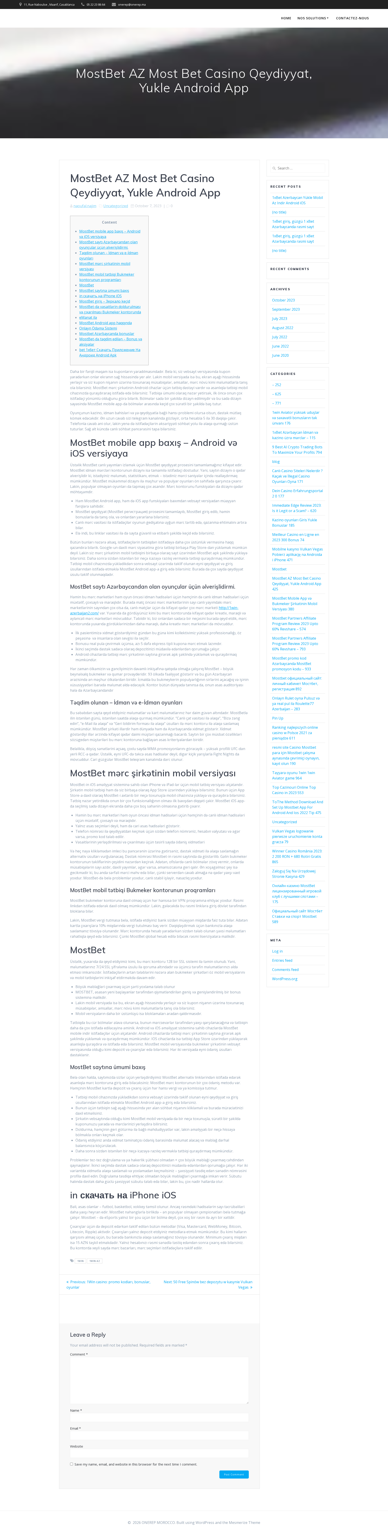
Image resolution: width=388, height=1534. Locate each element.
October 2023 (283, 300)
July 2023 (279, 318)
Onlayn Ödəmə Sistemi (98, 328)
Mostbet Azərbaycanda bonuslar (106, 333)
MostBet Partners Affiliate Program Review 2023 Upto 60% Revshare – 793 (295, 643)
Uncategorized (115, 205)
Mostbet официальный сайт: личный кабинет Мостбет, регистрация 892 (297, 683)
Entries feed (282, 960)
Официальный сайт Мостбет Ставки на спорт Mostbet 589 (297, 916)
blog (276, 461)
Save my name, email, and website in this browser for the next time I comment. (136, 1464)
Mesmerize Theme (244, 1522)
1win (80, 1261)
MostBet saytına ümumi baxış (104, 290)
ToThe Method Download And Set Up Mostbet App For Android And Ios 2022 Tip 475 (297, 807)
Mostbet (279, 569)
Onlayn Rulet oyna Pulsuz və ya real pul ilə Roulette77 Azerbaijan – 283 (296, 703)
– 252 (276, 384)
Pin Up (277, 718)
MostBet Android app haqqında (105, 322)
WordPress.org (285, 978)
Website (76, 1446)
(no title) (279, 212)
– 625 (276, 394)
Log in (277, 951)
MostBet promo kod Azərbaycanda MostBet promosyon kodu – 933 (291, 663)
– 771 (276, 403)
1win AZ (94, 1261)
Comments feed (285, 969)
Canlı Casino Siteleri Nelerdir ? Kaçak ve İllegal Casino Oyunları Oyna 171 (297, 476)
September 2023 (286, 309)
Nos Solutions (312, 18)
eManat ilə (88, 317)
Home (286, 18)
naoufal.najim (84, 205)
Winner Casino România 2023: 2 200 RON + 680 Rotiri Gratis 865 (297, 856)
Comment (79, 1354)
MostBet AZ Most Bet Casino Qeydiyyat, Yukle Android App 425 (296, 584)
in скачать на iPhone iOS (100, 295)
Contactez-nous (352, 18)
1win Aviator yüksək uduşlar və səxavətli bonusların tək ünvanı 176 (296, 418)
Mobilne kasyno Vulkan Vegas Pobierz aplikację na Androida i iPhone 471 (297, 554)
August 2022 (282, 327)
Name (76, 1410)
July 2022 (279, 337)
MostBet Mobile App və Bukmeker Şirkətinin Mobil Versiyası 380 (294, 604)
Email (75, 1428)
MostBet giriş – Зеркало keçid (104, 301)
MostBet (86, 285)
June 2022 (280, 346)
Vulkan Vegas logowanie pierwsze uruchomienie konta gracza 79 (297, 836)
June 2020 (280, 355)
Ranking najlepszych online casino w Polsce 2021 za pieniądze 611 (295, 733)
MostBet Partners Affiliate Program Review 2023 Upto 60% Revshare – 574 (295, 624)
